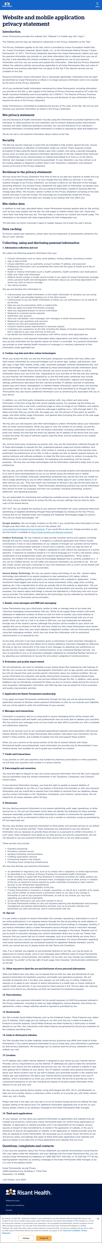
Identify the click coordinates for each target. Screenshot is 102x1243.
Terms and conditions (15, 1205)
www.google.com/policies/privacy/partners (23, 529)
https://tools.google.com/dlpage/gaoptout (52, 532)
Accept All (44, 1238)
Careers (9, 1210)
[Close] (98, 1218)
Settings (26, 1238)
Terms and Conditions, (72, 1230)
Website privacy (13, 1201)
